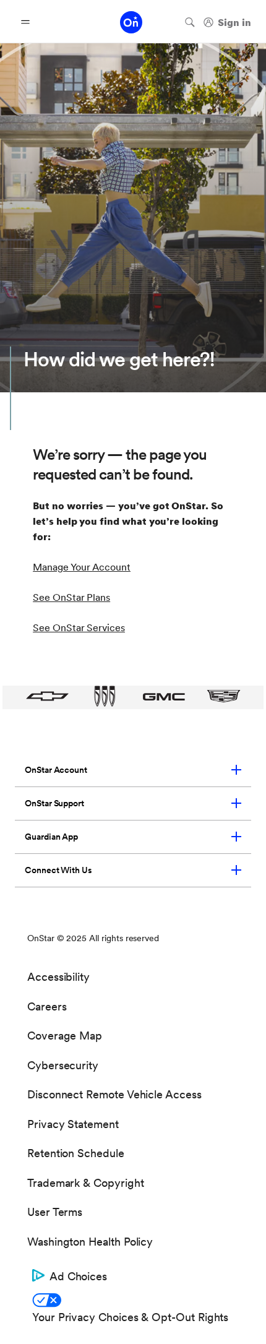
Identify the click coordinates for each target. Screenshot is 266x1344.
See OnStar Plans (71, 597)
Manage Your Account (82, 567)
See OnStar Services (79, 628)
